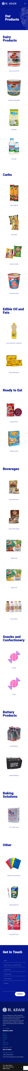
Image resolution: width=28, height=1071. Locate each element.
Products (5, 1037)
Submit (20, 994)
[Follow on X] (21, 1067)
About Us (5, 1035)
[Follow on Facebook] (19, 1067)
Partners (5, 1039)
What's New (5, 1043)
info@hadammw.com (8, 1052)
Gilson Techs (6, 1068)
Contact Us (5, 1044)
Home (4, 1033)
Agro (4, 1041)
